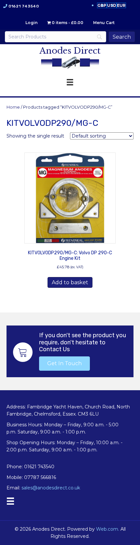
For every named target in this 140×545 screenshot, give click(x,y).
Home (13, 107)
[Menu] (10, 501)
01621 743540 (23, 6)
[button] (64, 363)
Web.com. (107, 529)
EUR (121, 5)
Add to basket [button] (70, 282)
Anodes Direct (70, 51)
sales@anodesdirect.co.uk (50, 488)
